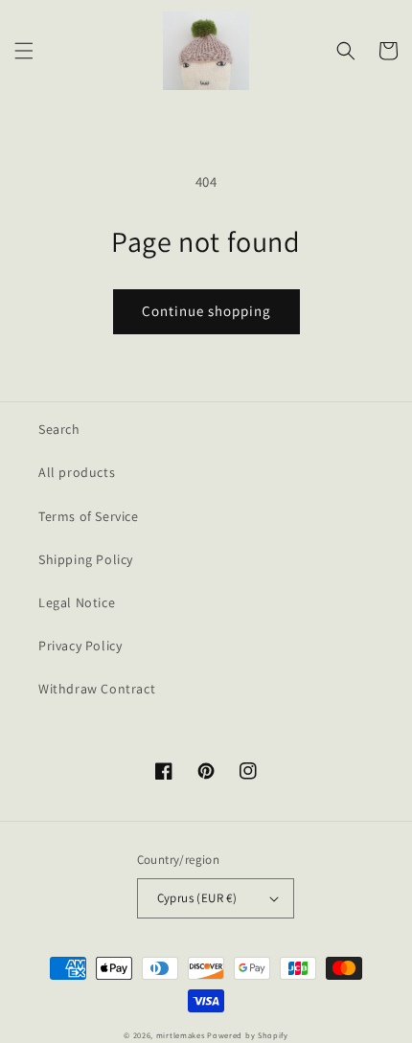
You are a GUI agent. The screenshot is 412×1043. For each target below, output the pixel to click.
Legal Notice (76, 602)
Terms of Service (88, 516)
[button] (24, 51)
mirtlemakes (180, 1035)
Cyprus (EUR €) (197, 898)
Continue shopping (206, 311)
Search (59, 429)
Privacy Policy (80, 645)
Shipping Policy (85, 559)
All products (76, 472)
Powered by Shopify (247, 1035)
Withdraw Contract (96, 688)
